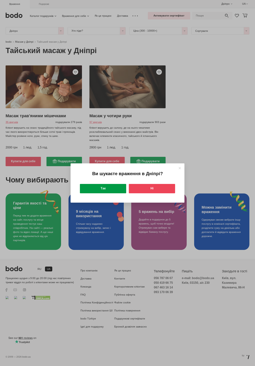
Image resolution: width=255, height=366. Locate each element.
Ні (151, 188)
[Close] (180, 168)
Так (103, 188)
